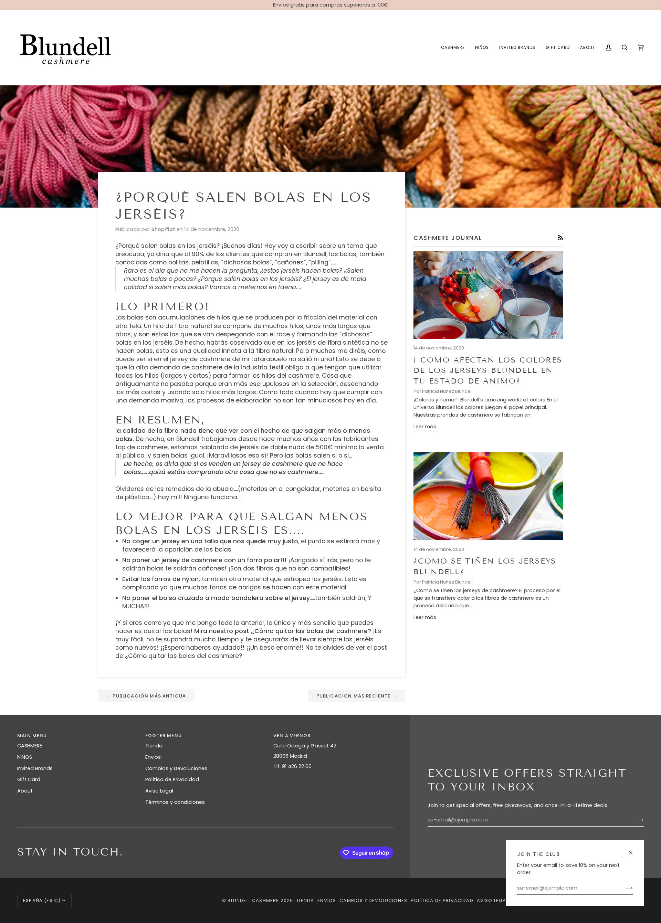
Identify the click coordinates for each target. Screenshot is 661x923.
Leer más (424, 426)
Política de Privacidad (172, 779)
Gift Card (28, 779)
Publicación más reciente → (356, 696)
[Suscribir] (624, 888)
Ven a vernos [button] (292, 735)
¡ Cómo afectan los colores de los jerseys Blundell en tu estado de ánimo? (487, 370)
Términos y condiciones (175, 802)
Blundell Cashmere (253, 900)
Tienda (153, 745)
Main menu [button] (32, 735)
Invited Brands (35, 768)
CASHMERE (29, 745)
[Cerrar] (633, 850)
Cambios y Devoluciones (176, 768)
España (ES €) (42, 900)
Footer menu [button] (163, 735)
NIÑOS (24, 757)
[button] (453, 47)
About (25, 790)
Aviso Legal (159, 790)
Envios (153, 757)
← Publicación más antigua (146, 696)
